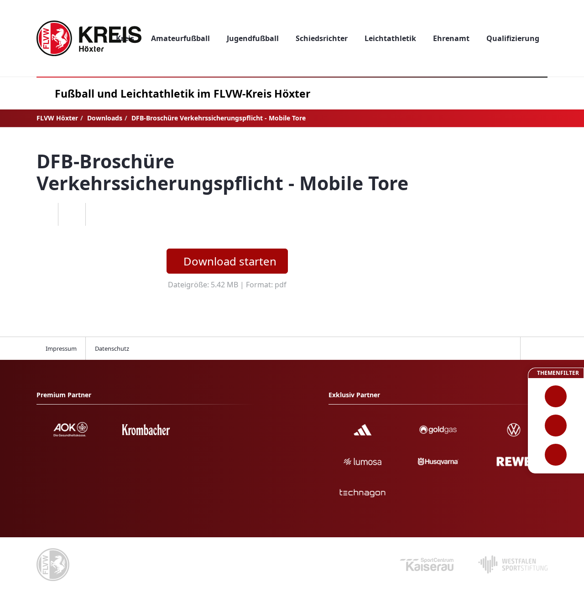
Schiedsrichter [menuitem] (322, 38)
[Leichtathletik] (556, 425)
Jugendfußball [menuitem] (253, 38)
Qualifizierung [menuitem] (512, 38)
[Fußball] (556, 396)
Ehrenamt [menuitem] (451, 38)
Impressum (61, 348)
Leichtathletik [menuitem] (390, 38)
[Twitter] (71, 214)
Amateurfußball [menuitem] (180, 38)
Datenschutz (112, 348)
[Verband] (556, 455)
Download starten (229, 261)
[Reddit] (99, 214)
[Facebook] (44, 214)
